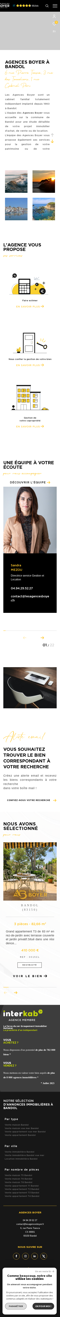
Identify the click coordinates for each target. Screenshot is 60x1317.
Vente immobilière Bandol (19, 1152)
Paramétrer (16, 1306)
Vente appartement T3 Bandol (22, 1193)
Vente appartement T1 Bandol (22, 1186)
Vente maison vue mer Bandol (22, 1128)
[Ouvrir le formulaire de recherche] (47, 6)
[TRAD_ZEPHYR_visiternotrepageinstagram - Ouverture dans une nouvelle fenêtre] (25, 1256)
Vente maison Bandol (17, 1125)
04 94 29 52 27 (30, 1220)
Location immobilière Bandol (21, 1159)
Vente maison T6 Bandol (18, 1179)
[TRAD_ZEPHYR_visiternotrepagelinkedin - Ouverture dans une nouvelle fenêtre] (34, 1256)
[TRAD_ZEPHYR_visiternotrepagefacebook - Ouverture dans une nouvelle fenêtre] (16, 1256)
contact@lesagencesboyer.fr (30, 1224)
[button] (42, 637)
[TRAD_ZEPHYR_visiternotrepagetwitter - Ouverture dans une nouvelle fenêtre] (43, 1256)
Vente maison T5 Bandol (18, 1175)
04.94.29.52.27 (22, 588)
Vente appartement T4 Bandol (22, 1196)
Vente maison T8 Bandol (18, 1182)
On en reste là (43, 1271)
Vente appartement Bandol (20, 1135)
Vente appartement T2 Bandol (22, 1189)
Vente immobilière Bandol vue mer (24, 1155)
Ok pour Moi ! (43, 1306)
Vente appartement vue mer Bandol (25, 1132)
